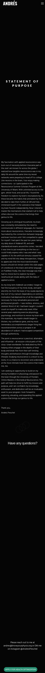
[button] (42, 3)
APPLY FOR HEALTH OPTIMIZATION (20, 669)
